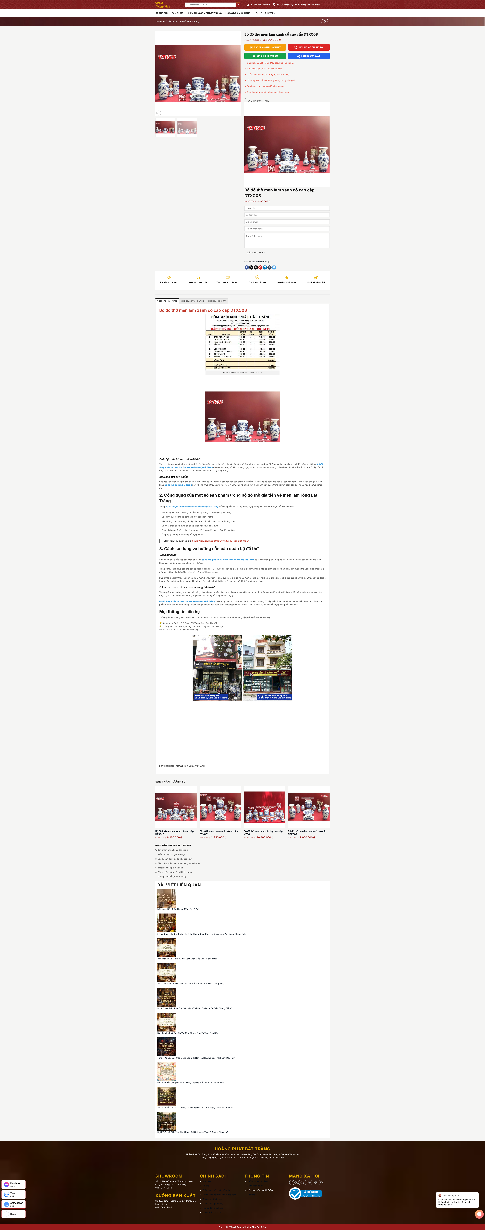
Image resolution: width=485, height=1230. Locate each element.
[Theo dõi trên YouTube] (321, 1182)
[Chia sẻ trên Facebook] (247, 267)
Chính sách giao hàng (212, 1203)
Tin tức (205, 1185)
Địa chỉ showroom (267, 56)
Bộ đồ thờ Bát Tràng (189, 21)
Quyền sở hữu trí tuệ (212, 1199)
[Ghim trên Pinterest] (260, 267)
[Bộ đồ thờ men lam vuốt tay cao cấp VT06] (264, 807)
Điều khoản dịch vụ (211, 1212)
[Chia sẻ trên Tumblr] (269, 267)
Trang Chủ (162, 13)
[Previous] (160, 73)
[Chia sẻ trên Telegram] (274, 267)
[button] (238, 5)
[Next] (235, 73)
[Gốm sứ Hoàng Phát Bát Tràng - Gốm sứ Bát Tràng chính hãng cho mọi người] (168, 4)
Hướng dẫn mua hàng (237, 13)
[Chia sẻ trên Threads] (256, 267)
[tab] (167, 301)
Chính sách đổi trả (217, 301)
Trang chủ (160, 21)
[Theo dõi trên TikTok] (303, 1182)
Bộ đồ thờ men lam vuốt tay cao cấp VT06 (263, 832)
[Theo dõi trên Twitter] (309, 1182)
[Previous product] (327, 21)
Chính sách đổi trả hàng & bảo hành (219, 1194)
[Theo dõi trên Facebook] (292, 1182)
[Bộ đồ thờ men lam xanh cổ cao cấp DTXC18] (176, 807)
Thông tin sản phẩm (167, 301)
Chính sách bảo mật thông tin (216, 1190)
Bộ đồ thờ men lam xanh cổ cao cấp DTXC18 (174, 832)
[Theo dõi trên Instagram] (297, 1182)
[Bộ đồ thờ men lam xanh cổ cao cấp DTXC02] (309, 807)
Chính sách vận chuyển (192, 301)
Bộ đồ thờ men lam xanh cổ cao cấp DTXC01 (219, 832)
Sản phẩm (177, 13)
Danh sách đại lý (255, 1185)
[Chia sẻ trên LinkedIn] (265, 267)
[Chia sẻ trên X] (251, 267)
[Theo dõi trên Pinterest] (315, 1182)
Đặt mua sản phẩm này (267, 47)
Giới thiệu (206, 1181)
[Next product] (323, 21)
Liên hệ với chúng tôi (311, 47)
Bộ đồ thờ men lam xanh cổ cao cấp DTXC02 (307, 832)
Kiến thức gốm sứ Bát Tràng (205, 13)
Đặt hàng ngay (256, 253)
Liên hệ (258, 13)
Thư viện (270, 13)
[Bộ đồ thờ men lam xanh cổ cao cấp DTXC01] (220, 807)
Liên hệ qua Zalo (311, 56)
